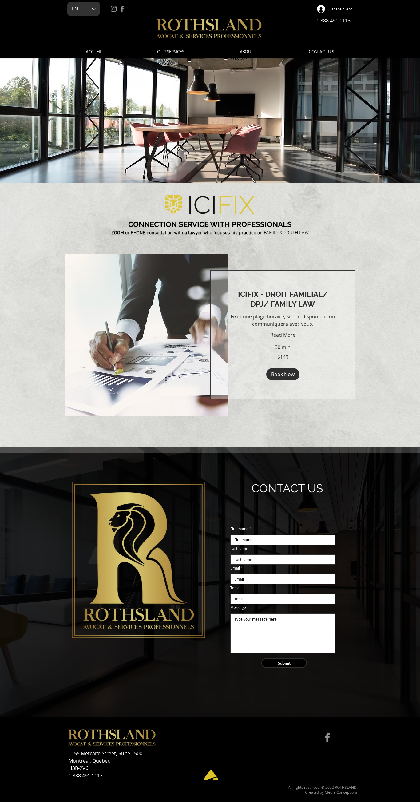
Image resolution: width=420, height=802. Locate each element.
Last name (239, 548)
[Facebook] (122, 9)
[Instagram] (114, 9)
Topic (234, 588)
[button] (171, 52)
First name (239, 528)
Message (238, 607)
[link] (282, 299)
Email (235, 568)
